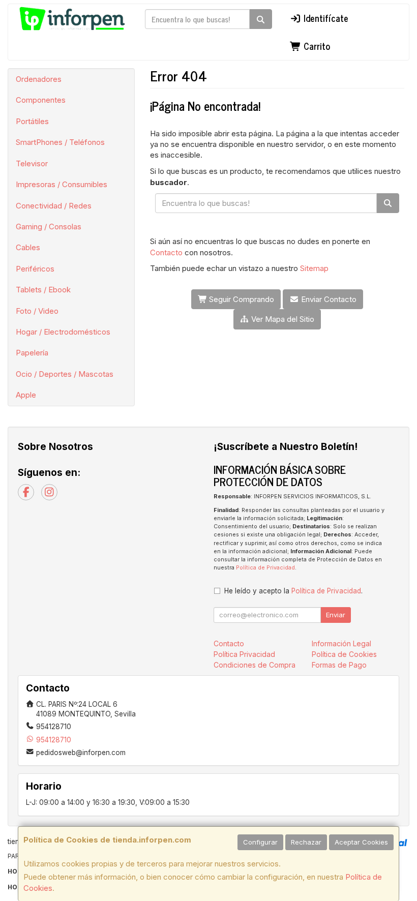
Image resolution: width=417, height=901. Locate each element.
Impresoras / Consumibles (61, 184)
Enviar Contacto (327, 299)
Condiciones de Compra (254, 664)
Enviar (335, 615)
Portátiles (32, 121)
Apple (26, 395)
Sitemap (314, 268)
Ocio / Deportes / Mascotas (64, 374)
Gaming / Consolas (48, 226)
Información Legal (341, 643)
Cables (28, 247)
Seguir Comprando (240, 299)
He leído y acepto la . (293, 591)
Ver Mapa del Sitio (281, 319)
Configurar (260, 842)
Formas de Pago (339, 664)
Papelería (32, 352)
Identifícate (324, 17)
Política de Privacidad (265, 567)
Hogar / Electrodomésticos (63, 332)
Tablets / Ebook (43, 289)
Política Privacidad (244, 654)
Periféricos (35, 269)
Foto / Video (37, 311)
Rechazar (306, 842)
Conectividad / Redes (54, 206)
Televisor (32, 163)
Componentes (41, 100)
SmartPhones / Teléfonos (60, 142)
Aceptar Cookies (361, 842)
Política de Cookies (344, 654)
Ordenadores (39, 79)
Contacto (166, 252)
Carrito (315, 45)
